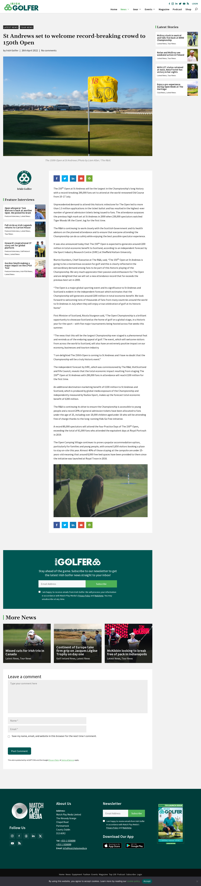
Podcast (177, 9)
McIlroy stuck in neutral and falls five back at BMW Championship (170, 38)
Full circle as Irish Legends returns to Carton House (18, 226)
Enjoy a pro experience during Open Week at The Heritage (170, 87)
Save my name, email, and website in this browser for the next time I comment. (54, 736)
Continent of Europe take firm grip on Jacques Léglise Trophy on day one (76, 650)
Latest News (11, 27)
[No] (197, 881)
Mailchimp (99, 595)
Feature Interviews (12, 216)
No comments (49, 50)
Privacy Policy (84, 595)
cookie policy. (133, 881)
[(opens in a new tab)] (171, 823)
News (123, 9)
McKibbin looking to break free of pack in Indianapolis (127, 652)
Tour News (26, 27)
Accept (147, 881)
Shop (188, 9)
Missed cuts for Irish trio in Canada (24, 652)
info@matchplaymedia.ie (75, 848)
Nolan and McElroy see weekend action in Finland (170, 53)
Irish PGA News (26, 271)
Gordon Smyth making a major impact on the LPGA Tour (18, 265)
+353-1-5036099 (63, 844)
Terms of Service (67, 760)
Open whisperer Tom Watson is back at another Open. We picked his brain (18, 210)
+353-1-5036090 (67, 840)
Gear (135, 9)
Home (114, 9)
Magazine (164, 9)
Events (148, 9)
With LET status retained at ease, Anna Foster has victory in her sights (170, 69)
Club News (161, 92)
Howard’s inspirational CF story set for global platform (18, 245)
